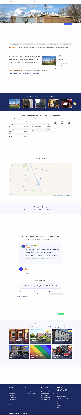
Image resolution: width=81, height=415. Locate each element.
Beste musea (57, 1)
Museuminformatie (14, 44)
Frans (58, 407)
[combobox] (40, 2)
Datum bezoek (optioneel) (54, 292)
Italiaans (59, 405)
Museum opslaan (14, 50)
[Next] (74, 103)
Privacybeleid (11, 395)
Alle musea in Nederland (46, 399)
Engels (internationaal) (62, 396)
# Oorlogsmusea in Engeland (15, 73)
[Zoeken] (34, 1)
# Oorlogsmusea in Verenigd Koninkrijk (31, 73)
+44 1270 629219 (64, 63)
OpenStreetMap (65, 195)
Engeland (61, 59)
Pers (9, 401)
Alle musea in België (45, 401)
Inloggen (64, 1)
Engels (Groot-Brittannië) (62, 398)
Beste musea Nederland (46, 390)
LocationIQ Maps (60, 195)
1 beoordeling (19, 47)
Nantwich (65, 58)
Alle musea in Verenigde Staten (47, 393)
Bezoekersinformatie (40, 44)
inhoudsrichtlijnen (37, 287)
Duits (58, 402)
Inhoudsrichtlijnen (29, 391)
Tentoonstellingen (53, 44)
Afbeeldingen (27, 44)
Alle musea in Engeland (46, 397)
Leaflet (55, 195)
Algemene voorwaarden (13, 393)
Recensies (66, 44)
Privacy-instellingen (13, 399)
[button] (40, 178)
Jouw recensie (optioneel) (22, 296)
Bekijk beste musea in (30, 47)
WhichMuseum (14, 2)
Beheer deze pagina (68, 23)
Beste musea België (45, 391)
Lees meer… (11, 67)
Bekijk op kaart (64, 62)
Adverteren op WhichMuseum (15, 405)
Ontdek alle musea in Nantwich (41, 198)
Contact (10, 403)
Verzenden (61, 314)
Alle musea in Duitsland (46, 395)
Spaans (58, 403)
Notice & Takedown (12, 397)
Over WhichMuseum (13, 390)
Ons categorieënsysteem (30, 393)
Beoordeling (19, 292)
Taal (34, 292)
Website (62, 65)
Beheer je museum (12, 391)
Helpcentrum (27, 390)
